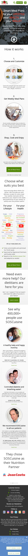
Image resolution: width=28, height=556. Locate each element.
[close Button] (27, 537)
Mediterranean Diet (19, 256)
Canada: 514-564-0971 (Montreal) (15, 496)
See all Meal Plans (14, 169)
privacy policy (18, 543)
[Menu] (25, 2)
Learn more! (14, 300)
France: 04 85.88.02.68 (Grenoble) (15, 499)
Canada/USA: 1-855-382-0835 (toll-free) (15, 498)
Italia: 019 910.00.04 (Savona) (15, 501)
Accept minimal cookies (14, 548)
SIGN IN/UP (19, 2)
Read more (14, 365)
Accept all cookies (14, 553)
